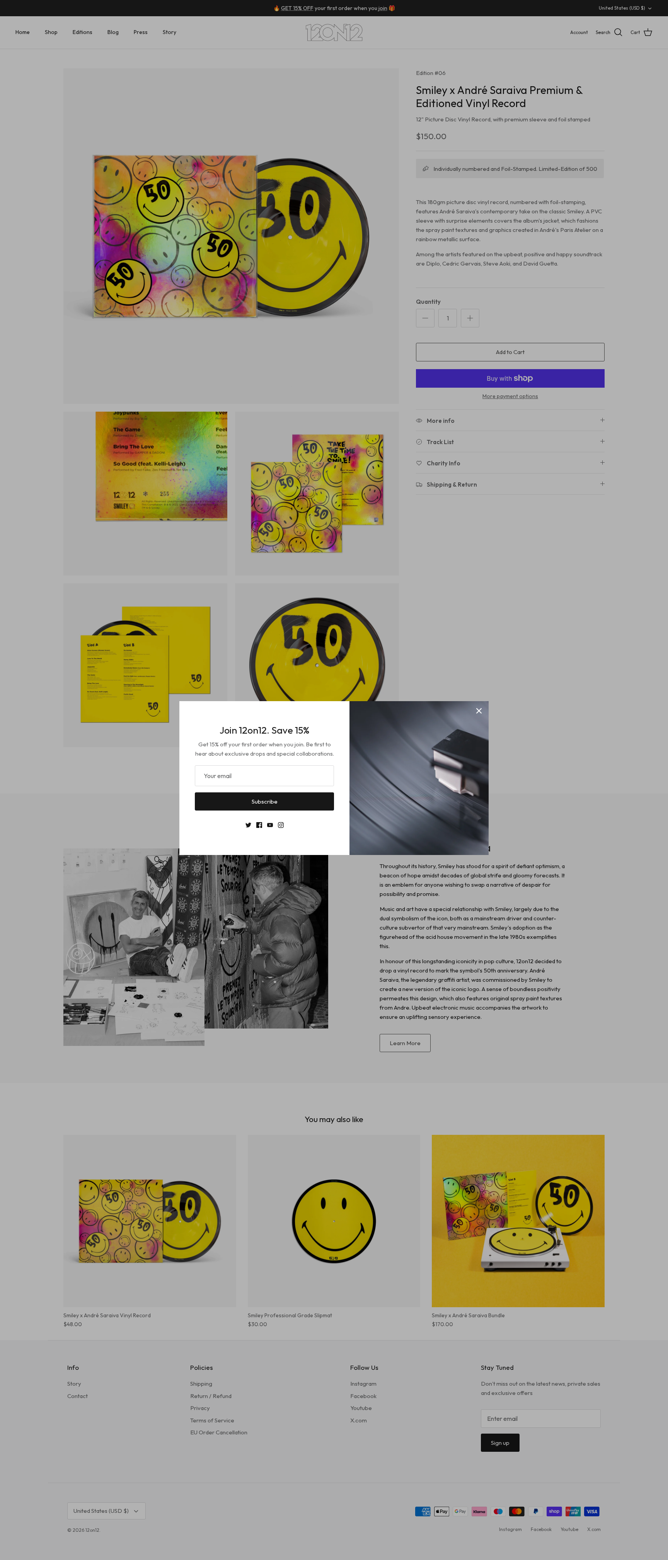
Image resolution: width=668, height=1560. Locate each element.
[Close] (478, 710)
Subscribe (265, 801)
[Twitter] (248, 825)
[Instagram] (281, 825)
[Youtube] (270, 825)
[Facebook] (259, 825)
